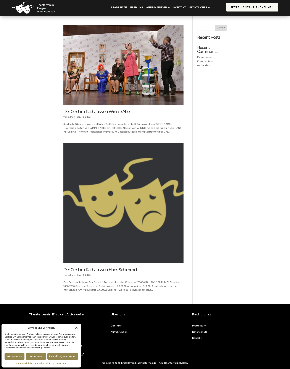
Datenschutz (199, 331)
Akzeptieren (14, 356)
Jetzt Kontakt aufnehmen (252, 7)
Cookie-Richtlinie (24, 363)
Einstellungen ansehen (62, 356)
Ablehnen (36, 356)
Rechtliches (198, 7)
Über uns (136, 7)
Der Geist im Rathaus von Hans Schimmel (100, 269)
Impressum (61, 363)
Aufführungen (156, 7)
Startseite (119, 7)
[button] (76, 327)
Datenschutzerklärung (44, 363)
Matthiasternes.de (145, 362)
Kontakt (179, 7)
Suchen (221, 27)
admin (71, 117)
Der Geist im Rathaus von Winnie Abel (96, 111)
